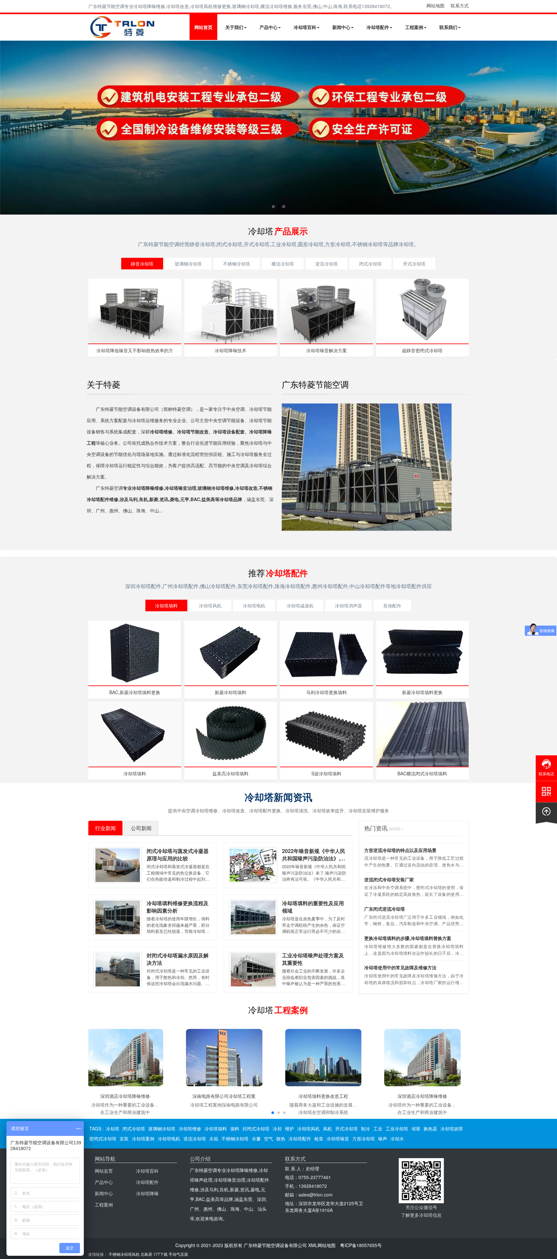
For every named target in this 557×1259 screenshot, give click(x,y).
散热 (280, 1138)
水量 (256, 1138)
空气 (268, 1138)
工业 (377, 1128)
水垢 (213, 1138)
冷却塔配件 (377, 27)
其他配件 (392, 605)
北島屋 (146, 1254)
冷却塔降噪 (147, 1193)
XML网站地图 (322, 1245)
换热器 (430, 1128)
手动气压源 (178, 1254)
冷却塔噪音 (338, 1138)
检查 (318, 1138)
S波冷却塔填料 (326, 773)
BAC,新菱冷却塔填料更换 (134, 692)
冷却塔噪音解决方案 (326, 350)
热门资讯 (384, 828)
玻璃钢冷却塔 (188, 263)
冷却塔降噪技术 (230, 350)
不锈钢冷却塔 (236, 263)
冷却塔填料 (166, 605)
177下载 (160, 1254)
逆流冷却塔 (326, 263)
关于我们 (234, 27)
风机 (327, 1128)
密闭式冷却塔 (102, 1138)
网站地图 (435, 5)
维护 (289, 1128)
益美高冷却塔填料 (230, 773)
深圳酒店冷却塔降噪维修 (125, 1096)
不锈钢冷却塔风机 (124, 1254)
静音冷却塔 (142, 263)
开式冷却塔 (414, 263)
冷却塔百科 (305, 27)
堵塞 (415, 1128)
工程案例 (414, 27)
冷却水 (397, 1138)
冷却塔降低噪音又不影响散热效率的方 (134, 350)
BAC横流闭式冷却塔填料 (422, 773)
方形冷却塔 (363, 1138)
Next (6, 127)
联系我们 (448, 27)
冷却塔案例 (143, 1138)
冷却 (277, 1128)
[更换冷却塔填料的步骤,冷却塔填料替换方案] (278, 128)
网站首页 (203, 27)
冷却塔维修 (190, 1128)
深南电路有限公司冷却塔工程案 (224, 1096)
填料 (234, 1128)
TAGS (95, 1128)
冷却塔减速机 (300, 605)
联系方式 (460, 5)
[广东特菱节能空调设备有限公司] (123, 35)
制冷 (365, 1128)
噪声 (382, 1138)
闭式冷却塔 (370, 263)
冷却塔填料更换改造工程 (323, 1096)
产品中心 (268, 27)
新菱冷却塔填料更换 (422, 692)
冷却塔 (112, 1128)
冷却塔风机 (210, 605)
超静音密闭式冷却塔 (422, 350)
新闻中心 (341, 27)
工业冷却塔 (397, 1128)
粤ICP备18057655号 (361, 1245)
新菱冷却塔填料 (230, 692)
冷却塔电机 (254, 605)
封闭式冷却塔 (255, 1128)
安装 (124, 1138)
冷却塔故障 (451, 1128)
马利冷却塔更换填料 (326, 692)
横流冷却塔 (282, 263)
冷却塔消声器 (348, 605)
